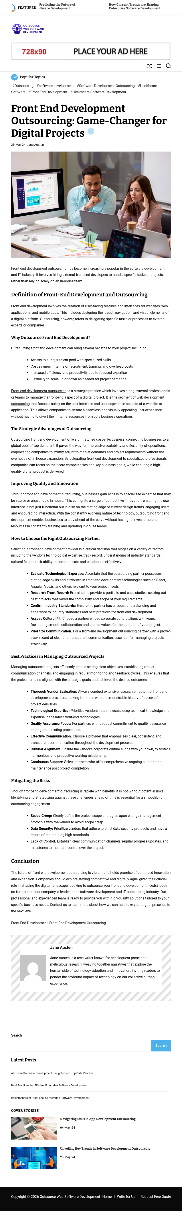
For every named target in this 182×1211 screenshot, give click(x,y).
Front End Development (29, 923)
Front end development (29, 268)
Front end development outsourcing (39, 391)
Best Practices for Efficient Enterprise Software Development (49, 1085)
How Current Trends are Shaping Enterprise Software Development (104, 6)
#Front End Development (48, 92)
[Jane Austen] (33, 968)
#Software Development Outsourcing (106, 86)
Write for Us (126, 1197)
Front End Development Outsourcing (77, 923)
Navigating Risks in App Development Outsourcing (98, 1119)
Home (107, 1197)
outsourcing (57, 268)
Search (16, 1035)
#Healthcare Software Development (98, 92)
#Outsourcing (23, 86)
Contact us (58, 905)
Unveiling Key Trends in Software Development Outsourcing (105, 1148)
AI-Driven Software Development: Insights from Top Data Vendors (52, 1073)
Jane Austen (35, 144)
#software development (56, 86)
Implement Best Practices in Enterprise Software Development (50, 1098)
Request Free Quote (155, 1197)
